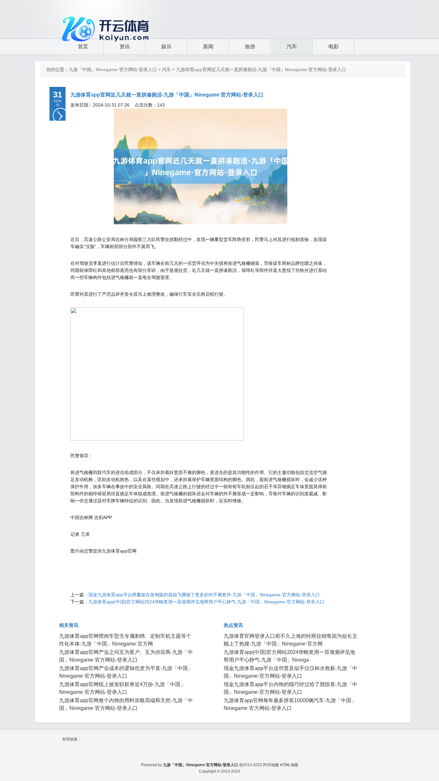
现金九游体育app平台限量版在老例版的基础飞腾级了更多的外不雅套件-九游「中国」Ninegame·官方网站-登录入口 (204, 594)
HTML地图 (289, 765)
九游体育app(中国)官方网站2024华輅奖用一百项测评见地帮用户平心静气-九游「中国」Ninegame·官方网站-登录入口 (206, 601)
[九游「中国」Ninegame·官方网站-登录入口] (107, 17)
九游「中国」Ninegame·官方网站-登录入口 (113, 69)
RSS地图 (271, 765)
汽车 (166, 69)
